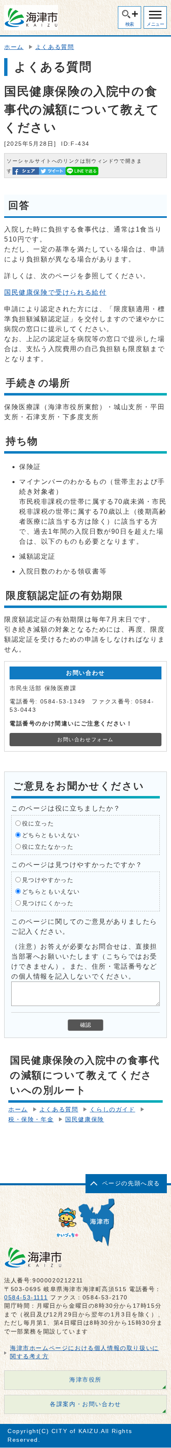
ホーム (14, 47)
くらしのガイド (112, 1109)
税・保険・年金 (31, 1119)
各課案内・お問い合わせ (85, 1404)
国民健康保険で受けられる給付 (55, 292)
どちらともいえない (51, 835)
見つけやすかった (48, 880)
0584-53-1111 (26, 1297)
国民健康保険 (84, 1119)
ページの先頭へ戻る (131, 1183)
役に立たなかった (48, 846)
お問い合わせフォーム (85, 739)
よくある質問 (54, 47)
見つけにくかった (48, 903)
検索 (129, 24)
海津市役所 (85, 1380)
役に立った (38, 823)
